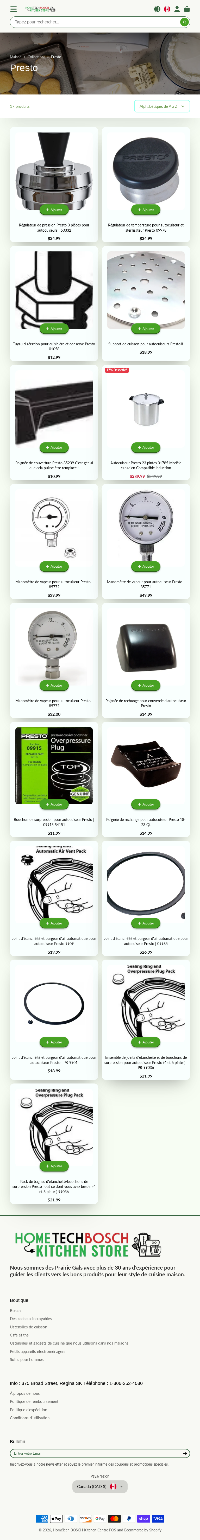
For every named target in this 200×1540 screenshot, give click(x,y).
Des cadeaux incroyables (31, 1318)
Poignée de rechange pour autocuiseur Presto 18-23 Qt (146, 779)
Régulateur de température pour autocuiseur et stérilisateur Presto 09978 (146, 184)
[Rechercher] (184, 22)
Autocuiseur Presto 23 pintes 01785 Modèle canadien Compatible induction (146, 422)
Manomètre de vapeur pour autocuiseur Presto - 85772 (54, 541)
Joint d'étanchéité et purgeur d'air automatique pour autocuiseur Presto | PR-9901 (54, 1020)
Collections (36, 57)
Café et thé (19, 1335)
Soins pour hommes (27, 1359)
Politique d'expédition (28, 1409)
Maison (16, 57)
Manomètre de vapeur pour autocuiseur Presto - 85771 (146, 541)
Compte (177, 9)
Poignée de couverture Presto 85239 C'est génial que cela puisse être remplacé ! (54, 422)
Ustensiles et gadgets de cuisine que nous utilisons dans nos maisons (69, 1343)
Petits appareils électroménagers (37, 1351)
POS (112, 1530)
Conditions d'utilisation (29, 1417)
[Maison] (40, 9)
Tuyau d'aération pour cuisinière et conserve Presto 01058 (54, 303)
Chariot (187, 9)
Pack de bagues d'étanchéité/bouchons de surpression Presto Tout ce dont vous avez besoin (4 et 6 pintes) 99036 (54, 1143)
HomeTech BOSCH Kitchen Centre (80, 1530)
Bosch (15, 1310)
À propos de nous (25, 1393)
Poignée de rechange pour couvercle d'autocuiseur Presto (146, 660)
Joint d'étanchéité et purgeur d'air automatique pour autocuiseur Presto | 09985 (146, 898)
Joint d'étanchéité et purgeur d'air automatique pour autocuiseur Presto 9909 (54, 898)
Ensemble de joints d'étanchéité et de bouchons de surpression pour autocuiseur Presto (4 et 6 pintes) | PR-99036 (146, 1020)
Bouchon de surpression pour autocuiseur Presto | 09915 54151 (54, 779)
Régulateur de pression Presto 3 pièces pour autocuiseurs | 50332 (54, 184)
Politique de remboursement (34, 1401)
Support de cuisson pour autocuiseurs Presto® (146, 303)
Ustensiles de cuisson (28, 1326)
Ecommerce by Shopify (142, 1530)
